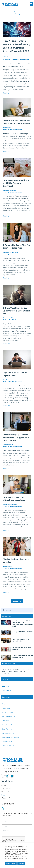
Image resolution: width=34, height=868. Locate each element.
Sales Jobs (9, 379)
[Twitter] (7, 776)
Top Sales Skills (7, 741)
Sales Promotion (11, 190)
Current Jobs (6, 792)
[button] (31, 4)
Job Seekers (6, 789)
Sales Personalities (11, 252)
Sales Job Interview (8, 716)
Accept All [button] (21, 863)
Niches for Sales (7, 566)
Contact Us (5, 798)
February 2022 (7, 690)
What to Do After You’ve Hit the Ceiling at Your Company (16, 671)
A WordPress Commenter (10, 669)
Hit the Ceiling (7, 127)
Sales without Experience (10, 504)
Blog (5, 56)
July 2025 (6, 686)
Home (3, 786)
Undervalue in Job (8, 318)
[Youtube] (12, 776)
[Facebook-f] (3, 776)
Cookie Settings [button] (10, 863)
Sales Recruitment (8, 444)
